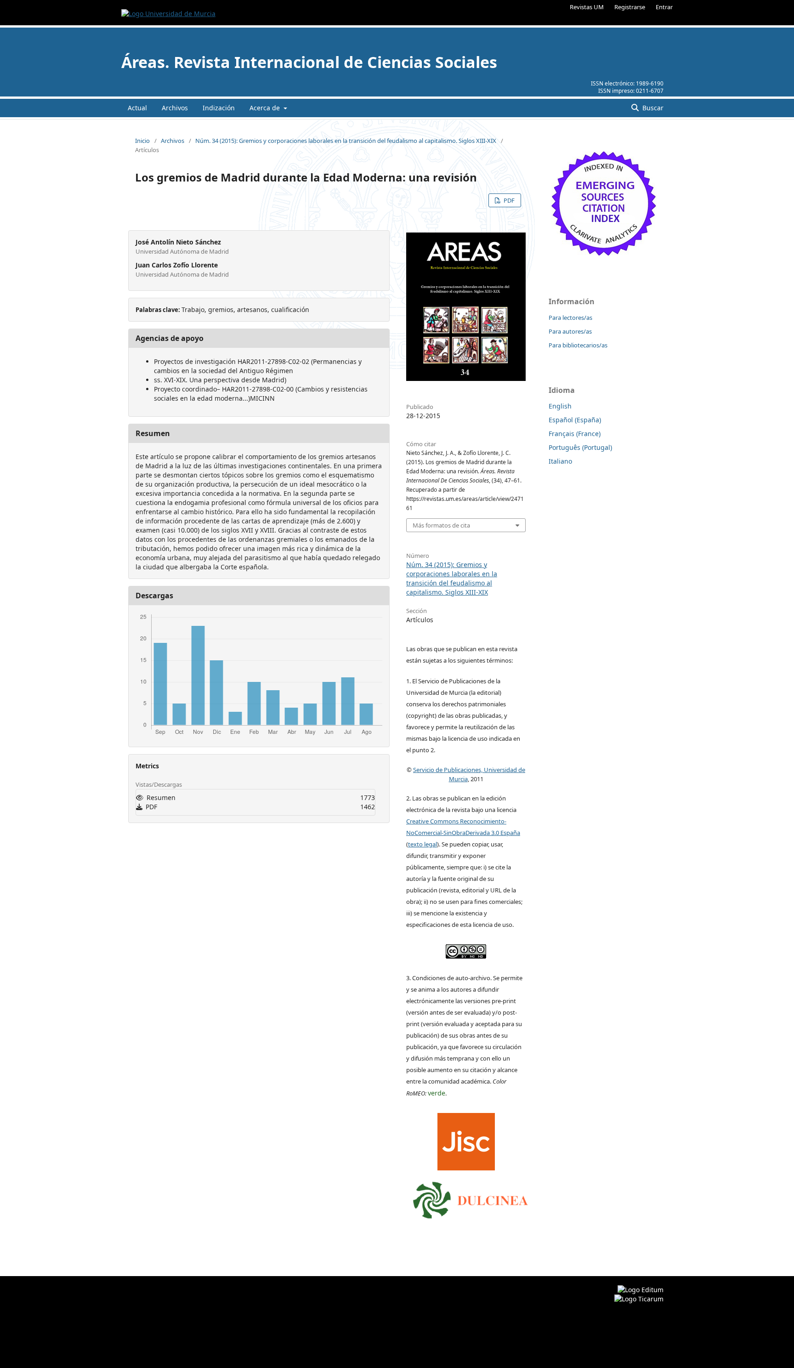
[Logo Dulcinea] (470, 1198)
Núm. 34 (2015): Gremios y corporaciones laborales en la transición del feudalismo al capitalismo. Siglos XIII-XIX (345, 140)
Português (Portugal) (580, 447)
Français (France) (575, 433)
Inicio (142, 140)
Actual (137, 107)
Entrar (664, 7)
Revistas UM (587, 7)
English (560, 406)
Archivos (175, 107)
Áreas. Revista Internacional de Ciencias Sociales (309, 62)
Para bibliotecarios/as (578, 345)
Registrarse (629, 7)
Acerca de (266, 107)
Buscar (652, 107)
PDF (508, 200)
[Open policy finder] (466, 1139)
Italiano (560, 461)
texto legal (422, 844)
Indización (219, 107)
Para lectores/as (570, 317)
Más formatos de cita (441, 525)
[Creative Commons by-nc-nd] (466, 949)
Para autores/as (570, 331)
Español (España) (575, 419)
